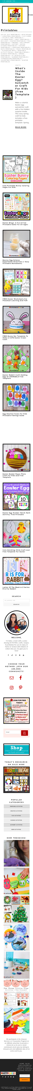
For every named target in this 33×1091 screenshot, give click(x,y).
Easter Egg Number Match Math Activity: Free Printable (16, 513)
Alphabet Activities (16, 824)
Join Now (24, 733)
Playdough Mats (9, 50)
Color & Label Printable (12, 37)
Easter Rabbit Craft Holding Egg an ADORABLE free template (15, 376)
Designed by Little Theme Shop (22, 1089)
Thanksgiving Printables (11, 58)
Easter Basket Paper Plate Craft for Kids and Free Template (14, 475)
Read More (20, 127)
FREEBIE (15, 42)
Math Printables (8, 49)
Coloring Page (7, 39)
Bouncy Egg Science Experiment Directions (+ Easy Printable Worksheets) (16, 261)
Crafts (18, 65)
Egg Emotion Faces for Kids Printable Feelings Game (15, 414)
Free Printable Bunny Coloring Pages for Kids (16, 186)
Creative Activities (16, 811)
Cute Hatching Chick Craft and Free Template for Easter (16, 551)
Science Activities (16, 820)
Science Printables (9, 53)
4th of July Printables (10, 34)
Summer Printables (20, 57)
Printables (9, 30)
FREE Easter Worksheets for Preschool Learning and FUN (15, 300)
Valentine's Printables (10, 60)
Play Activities (16, 815)
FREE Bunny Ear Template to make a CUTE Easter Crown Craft (15, 337)
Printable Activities (16, 806)
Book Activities (16, 829)
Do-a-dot (4, 41)
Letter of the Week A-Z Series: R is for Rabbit (16, 588)
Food (30, 15)
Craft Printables (22, 39)
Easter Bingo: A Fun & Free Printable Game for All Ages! (15, 223)
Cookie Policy (24, 1070)
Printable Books (22, 52)
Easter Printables (18, 41)
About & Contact (24, 1069)
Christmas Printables (11, 36)
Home (22, 1063)
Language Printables (21, 47)
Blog (28, 1063)
